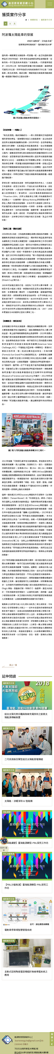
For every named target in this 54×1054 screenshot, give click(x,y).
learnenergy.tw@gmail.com (27, 1040)
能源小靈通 (4, 841)
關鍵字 (52, 1037)
